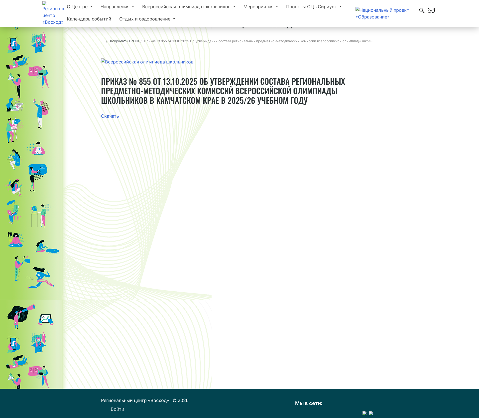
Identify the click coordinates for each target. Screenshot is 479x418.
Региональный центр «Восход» (135, 400)
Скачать (110, 116)
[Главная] (102, 41)
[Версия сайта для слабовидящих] (431, 13)
